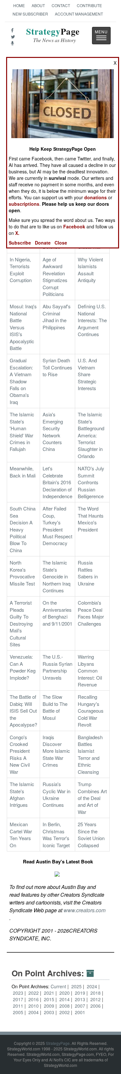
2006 (96, 1006)
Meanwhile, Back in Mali (22, 471)
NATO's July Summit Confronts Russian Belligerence (91, 482)
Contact (61, 5)
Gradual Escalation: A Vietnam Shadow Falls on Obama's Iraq (21, 381)
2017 (19, 999)
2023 (19, 993)
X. (17, 233)
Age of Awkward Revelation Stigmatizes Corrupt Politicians (55, 276)
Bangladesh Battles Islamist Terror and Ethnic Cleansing (90, 754)
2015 (49, 999)
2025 (77, 986)
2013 (80, 999)
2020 (65, 993)
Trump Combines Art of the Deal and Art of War (92, 798)
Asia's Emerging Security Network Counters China (53, 431)
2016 (34, 999)
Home (19, 5)
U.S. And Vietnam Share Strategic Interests (87, 374)
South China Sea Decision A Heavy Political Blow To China (22, 529)
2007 (80, 1006)
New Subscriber (30, 13)
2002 (65, 1012)
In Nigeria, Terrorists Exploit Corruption (21, 269)
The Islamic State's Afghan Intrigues (22, 794)
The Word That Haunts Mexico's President (91, 518)
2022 (34, 993)
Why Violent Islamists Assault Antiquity (90, 269)
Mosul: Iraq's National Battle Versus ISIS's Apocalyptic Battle (23, 327)
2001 (80, 1012)
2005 (19, 1012)
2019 (80, 993)
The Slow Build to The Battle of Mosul (55, 707)
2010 (34, 1006)
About (38, 5)
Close (61, 242)
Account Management (79, 13)
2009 (49, 1006)
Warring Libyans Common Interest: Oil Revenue (90, 670)
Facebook (74, 226)
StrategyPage (58, 1043)
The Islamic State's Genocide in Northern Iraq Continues (56, 576)
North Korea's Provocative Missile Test (22, 572)
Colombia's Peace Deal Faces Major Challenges (91, 613)
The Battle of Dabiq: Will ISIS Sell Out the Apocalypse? (23, 710)
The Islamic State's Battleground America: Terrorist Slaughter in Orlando (91, 435)
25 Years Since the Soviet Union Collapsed (91, 834)
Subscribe (20, 242)
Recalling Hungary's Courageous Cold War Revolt (91, 710)
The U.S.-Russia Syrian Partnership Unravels (57, 667)
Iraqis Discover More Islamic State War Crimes (56, 751)
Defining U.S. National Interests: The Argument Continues (92, 320)
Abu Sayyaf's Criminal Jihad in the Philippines (57, 316)
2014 (65, 999)
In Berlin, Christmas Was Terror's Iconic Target (56, 834)
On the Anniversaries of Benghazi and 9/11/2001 (57, 613)
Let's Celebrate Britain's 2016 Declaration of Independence (57, 482)
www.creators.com (85, 910)
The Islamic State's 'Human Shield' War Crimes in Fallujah (22, 431)
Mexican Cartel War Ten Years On (21, 834)
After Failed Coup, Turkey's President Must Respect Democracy (57, 525)
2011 (19, 1006)
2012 (96, 999)
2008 (65, 1006)
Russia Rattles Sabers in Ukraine (88, 572)
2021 (49, 993)
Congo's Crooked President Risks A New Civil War (20, 754)
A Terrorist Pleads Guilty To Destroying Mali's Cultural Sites (21, 623)
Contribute (89, 5)
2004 (34, 1012)
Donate (43, 242)
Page (53, 35)
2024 (92, 986)
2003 (49, 1012)
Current (58, 986)
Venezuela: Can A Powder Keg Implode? (22, 667)
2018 (96, 993)
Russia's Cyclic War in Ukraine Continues (56, 794)
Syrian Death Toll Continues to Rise (57, 367)
